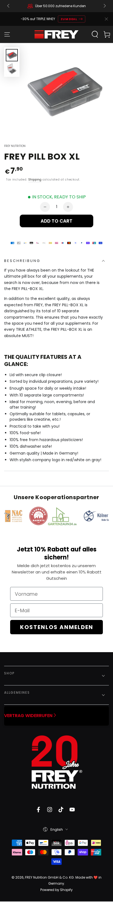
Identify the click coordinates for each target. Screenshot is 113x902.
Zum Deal (69, 19)
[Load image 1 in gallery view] (12, 55)
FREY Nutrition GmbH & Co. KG (49, 877)
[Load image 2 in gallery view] (12, 69)
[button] (95, 34)
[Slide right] (104, 6)
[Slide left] (8, 6)
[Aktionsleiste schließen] (106, 19)
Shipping (34, 179)
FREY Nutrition (15, 146)
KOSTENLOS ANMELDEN (56, 627)
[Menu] (7, 34)
